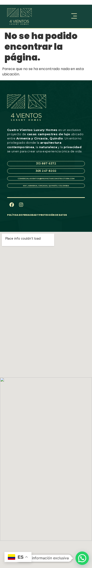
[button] (63, 16)
